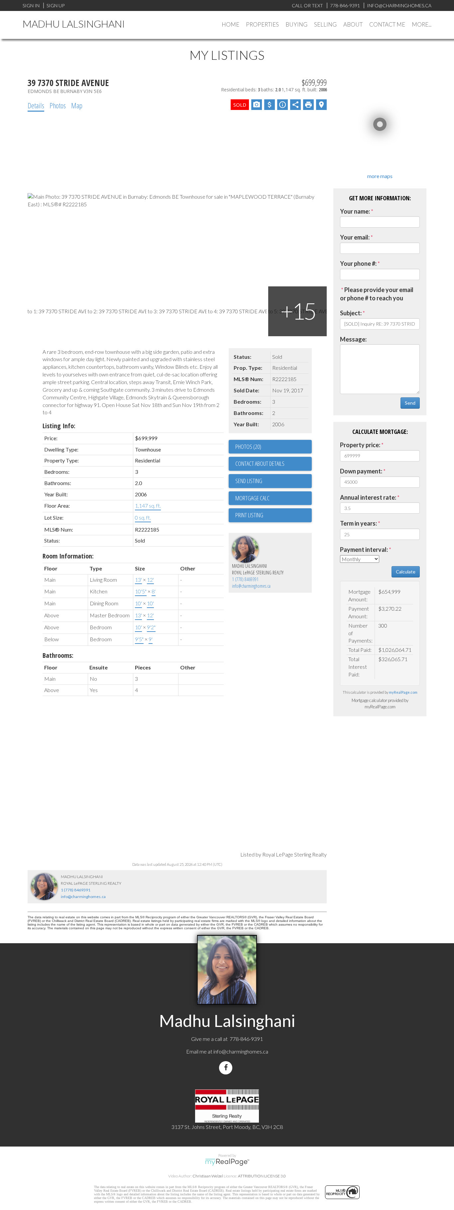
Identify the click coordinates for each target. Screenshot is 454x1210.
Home (230, 24)
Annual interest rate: (368, 497)
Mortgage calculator (273, 498)
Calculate (405, 571)
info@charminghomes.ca (251, 586)
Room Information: (68, 556)
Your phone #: (358, 263)
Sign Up (55, 5)
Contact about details (259, 463)
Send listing (248, 481)
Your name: (355, 211)
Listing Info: (59, 425)
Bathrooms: (58, 655)
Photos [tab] (58, 105)
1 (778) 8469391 (245, 579)
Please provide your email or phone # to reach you (376, 294)
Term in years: (358, 523)
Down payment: (361, 471)
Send (410, 403)
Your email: (355, 237)
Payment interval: (364, 549)
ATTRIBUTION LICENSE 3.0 (262, 1175)
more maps (380, 176)
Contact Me (387, 24)
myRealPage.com (403, 692)
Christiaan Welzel (207, 1175)
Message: (353, 339)
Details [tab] (36, 105)
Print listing (249, 515)
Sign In (31, 5)
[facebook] (227, 1067)
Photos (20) (248, 447)
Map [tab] (76, 105)
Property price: (360, 445)
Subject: (351, 313)
